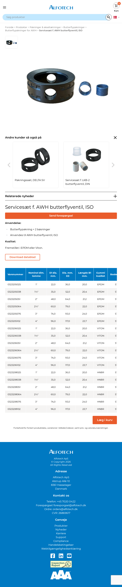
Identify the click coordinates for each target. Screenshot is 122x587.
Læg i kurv (104, 420)
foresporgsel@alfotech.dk (70, 505)
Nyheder (61, 529)
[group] (36, 165)
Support (61, 537)
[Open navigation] (17, 7)
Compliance (61, 541)
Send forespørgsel (61, 215)
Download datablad (23, 257)
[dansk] (116, 17)
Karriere (61, 533)
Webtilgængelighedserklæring (61, 548)
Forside (9, 27)
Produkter (21, 27)
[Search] (109, 17)
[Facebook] (52, 555)
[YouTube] (69, 555)
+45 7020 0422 (66, 501)
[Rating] (61, 574)
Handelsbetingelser (61, 544)
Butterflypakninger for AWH (21, 30)
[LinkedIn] (61, 555)
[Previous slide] (9, 164)
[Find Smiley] (61, 564)
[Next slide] (113, 164)
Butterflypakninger (74, 27)
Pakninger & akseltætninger (45, 27)
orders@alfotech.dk (65, 509)
